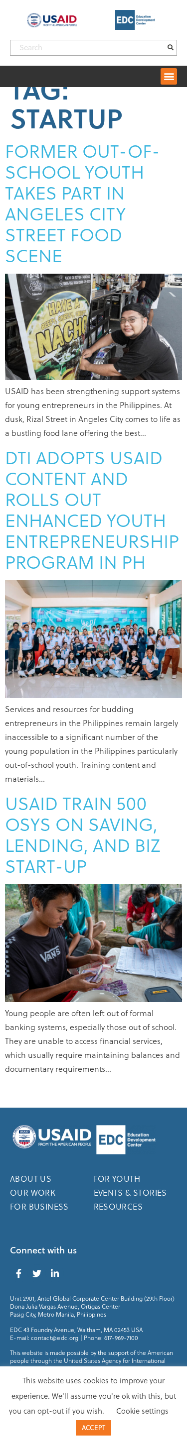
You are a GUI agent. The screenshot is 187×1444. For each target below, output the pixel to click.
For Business (39, 1206)
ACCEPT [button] (93, 1427)
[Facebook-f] (19, 1273)
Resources (118, 1206)
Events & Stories (130, 1192)
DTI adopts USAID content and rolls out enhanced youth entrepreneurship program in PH (92, 509)
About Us (30, 1178)
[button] (169, 76)
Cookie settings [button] (142, 1410)
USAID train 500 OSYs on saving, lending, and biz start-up (82, 834)
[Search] (171, 47)
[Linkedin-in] (55, 1273)
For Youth (117, 1178)
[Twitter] (37, 1273)
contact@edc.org (55, 1337)
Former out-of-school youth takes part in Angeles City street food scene (82, 202)
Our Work (32, 1192)
